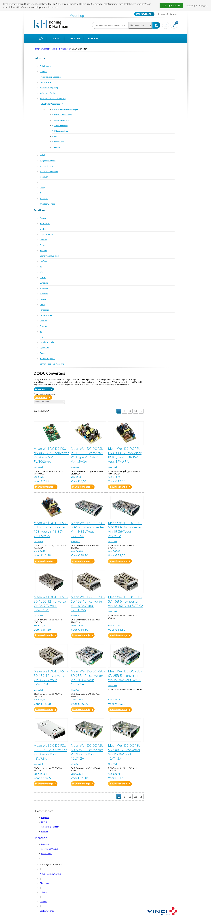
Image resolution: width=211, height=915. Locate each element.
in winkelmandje (44, 486)
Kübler (42, 272)
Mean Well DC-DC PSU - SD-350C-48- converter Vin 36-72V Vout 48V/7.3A (51, 752)
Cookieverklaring (47, 911)
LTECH (43, 277)
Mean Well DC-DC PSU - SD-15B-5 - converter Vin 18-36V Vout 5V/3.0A (125, 601)
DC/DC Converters (61, 120)
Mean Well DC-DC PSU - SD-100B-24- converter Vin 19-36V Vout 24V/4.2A (125, 529)
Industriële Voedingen (60, 49)
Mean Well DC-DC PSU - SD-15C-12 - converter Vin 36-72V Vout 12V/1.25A (51, 677)
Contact (173, 14)
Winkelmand (46, 853)
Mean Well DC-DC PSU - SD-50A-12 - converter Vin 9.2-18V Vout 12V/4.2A (88, 752)
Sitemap (43, 901)
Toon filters (41, 397)
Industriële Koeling (48, 93)
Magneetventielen (47, 160)
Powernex (44, 326)
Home (36, 49)
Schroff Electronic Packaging (52, 364)
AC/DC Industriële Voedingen (66, 109)
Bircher (43, 229)
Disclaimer (44, 883)
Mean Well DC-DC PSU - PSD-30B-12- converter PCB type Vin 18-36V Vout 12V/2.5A (125, 455)
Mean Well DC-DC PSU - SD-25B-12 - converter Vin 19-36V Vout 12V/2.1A (88, 677)
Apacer (43, 218)
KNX (55, 136)
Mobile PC (44, 177)
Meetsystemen (46, 166)
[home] (41, 38)
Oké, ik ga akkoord (171, 5)
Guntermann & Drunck (49, 256)
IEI (41, 266)
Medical (57, 147)
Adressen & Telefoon (50, 827)
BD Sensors (45, 223)
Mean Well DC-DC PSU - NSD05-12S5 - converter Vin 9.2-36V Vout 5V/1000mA (51, 455)
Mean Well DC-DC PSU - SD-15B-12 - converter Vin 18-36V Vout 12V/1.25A (88, 603)
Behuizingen (45, 66)
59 (135, 411)
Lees (37, 389)
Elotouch (43, 250)
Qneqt (42, 353)
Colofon (43, 892)
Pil (41, 331)
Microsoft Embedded (49, 171)
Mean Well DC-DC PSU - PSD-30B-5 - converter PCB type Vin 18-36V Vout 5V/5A (51, 529)
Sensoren (44, 193)
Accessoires (59, 142)
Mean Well (44, 288)
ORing (42, 304)
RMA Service (46, 822)
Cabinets (43, 71)
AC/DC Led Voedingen (63, 115)
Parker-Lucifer (46, 315)
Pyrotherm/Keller (47, 342)
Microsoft (44, 293)
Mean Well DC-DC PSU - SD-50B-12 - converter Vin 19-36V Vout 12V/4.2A (125, 752)
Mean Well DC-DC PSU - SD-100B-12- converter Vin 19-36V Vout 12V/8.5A (88, 529)
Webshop (45, 49)
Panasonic (44, 310)
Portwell (43, 320)
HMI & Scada (45, 82)
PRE (41, 337)
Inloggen (45, 844)
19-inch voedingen (61, 131)
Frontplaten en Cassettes (50, 77)
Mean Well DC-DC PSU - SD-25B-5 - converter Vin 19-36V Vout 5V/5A (125, 675)
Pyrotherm (44, 347)
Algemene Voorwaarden (50, 874)
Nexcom (43, 299)
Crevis (42, 245)
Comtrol (43, 239)
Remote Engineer (47, 358)
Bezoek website (143, 14)
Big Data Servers (47, 234)
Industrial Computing (49, 87)
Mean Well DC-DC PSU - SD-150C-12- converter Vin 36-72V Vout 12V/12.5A (51, 603)
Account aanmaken (49, 849)
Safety (42, 187)
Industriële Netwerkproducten (52, 98)
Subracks (44, 198)
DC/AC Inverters (61, 125)
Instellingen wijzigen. (197, 5)
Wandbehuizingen (47, 204)
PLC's (42, 182)
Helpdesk (45, 817)
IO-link (42, 155)
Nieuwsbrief (162, 14)
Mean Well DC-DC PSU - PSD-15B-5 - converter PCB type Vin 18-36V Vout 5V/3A (88, 455)
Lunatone (44, 283)
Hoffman (43, 261)
